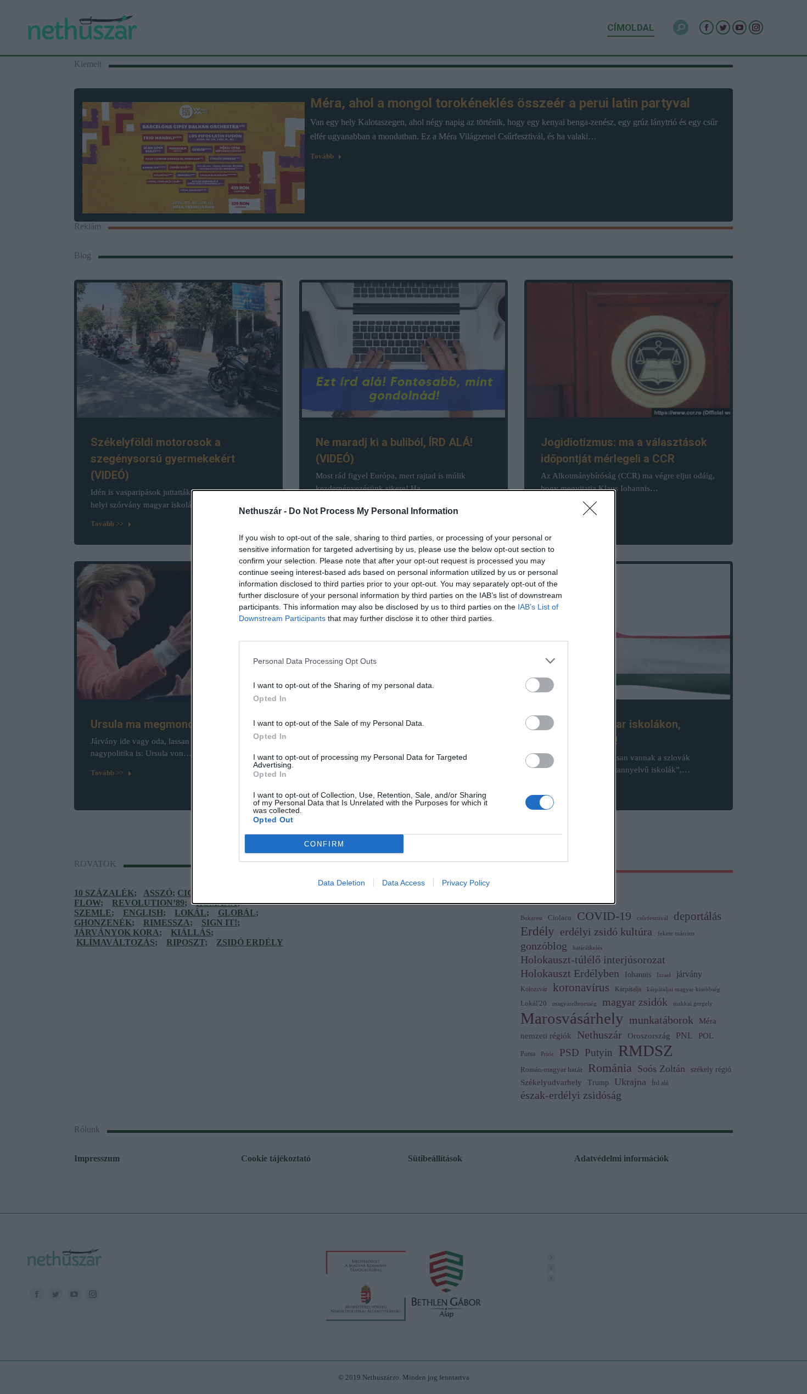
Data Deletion (341, 882)
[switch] (539, 685)
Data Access (403, 882)
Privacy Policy (466, 882)
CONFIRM (324, 844)
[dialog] (403, 697)
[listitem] (403, 661)
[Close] (593, 511)
